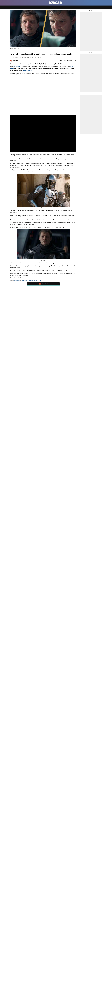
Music (39, 7)
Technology (48, 7)
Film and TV (58, 7)
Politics (76, 7)
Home (11, 48)
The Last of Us (17, 280)
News (33, 7)
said (35, 220)
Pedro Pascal (24, 280)
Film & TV (16, 48)
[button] (75, 60)
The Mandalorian (31, 280)
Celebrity (68, 7)
